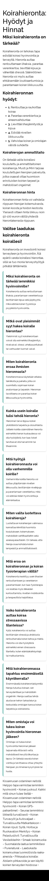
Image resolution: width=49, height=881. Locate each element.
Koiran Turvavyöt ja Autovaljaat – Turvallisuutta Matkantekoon (21, 819)
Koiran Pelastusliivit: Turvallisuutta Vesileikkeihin (21, 836)
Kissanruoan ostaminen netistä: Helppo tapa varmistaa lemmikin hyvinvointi (23, 785)
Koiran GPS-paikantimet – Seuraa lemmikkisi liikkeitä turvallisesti (23, 810)
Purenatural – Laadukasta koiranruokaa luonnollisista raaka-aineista (24, 852)
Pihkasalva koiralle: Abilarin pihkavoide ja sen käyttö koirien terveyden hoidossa (23, 861)
